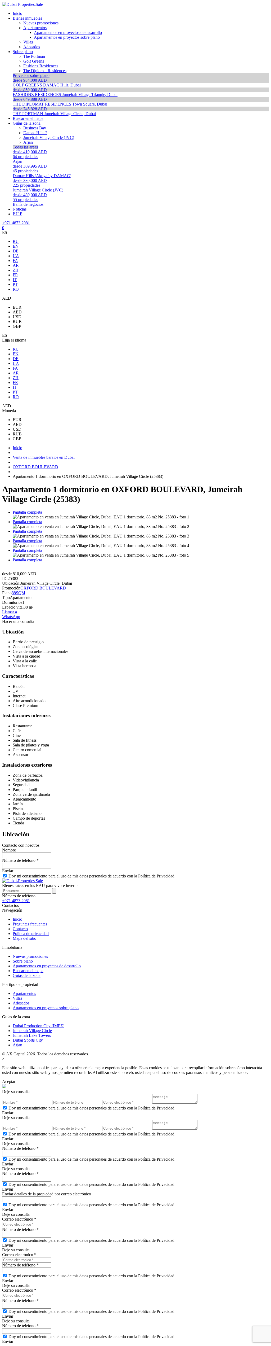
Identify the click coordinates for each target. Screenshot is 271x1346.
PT (15, 284)
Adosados (21, 1003)
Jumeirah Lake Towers (32, 1035)
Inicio (17, 919)
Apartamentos (24, 993)
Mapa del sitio (24, 938)
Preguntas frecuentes (30, 924)
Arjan (17, 1045)
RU (16, 241)
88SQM (18, 593)
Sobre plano (23, 961)
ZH (16, 270)
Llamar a (9, 612)
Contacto (20, 929)
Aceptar (8, 1081)
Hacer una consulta (18, 621)
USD (17, 316)
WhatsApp (11, 616)
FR (15, 275)
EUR (17, 307)
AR (16, 265)
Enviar (7, 870)
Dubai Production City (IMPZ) (38, 1026)
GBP (17, 326)
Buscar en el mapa (28, 970)
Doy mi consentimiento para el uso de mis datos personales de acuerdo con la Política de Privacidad (91, 876)
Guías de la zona (26, 975)
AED (17, 312)
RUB (17, 321)
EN (16, 246)
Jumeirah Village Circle (32, 1030)
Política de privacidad (31, 933)
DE (16, 251)
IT (15, 279)
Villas (17, 998)
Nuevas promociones (30, 956)
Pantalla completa (27, 512)
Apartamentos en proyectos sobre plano (46, 1008)
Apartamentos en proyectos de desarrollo (47, 966)
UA (16, 256)
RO (16, 289)
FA (15, 260)
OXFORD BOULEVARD (43, 588)
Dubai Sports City (28, 1040)
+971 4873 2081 (16, 223)
